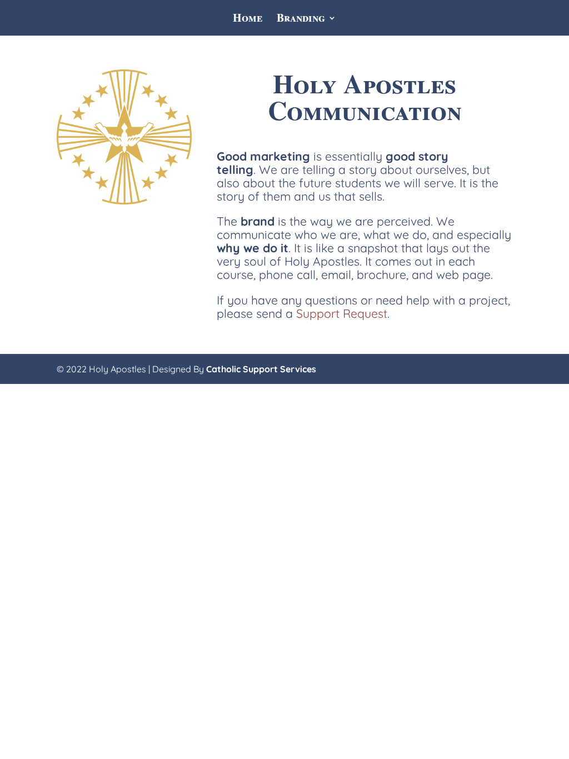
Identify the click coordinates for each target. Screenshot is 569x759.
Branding (301, 20)
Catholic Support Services (261, 368)
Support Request (341, 313)
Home (247, 20)
